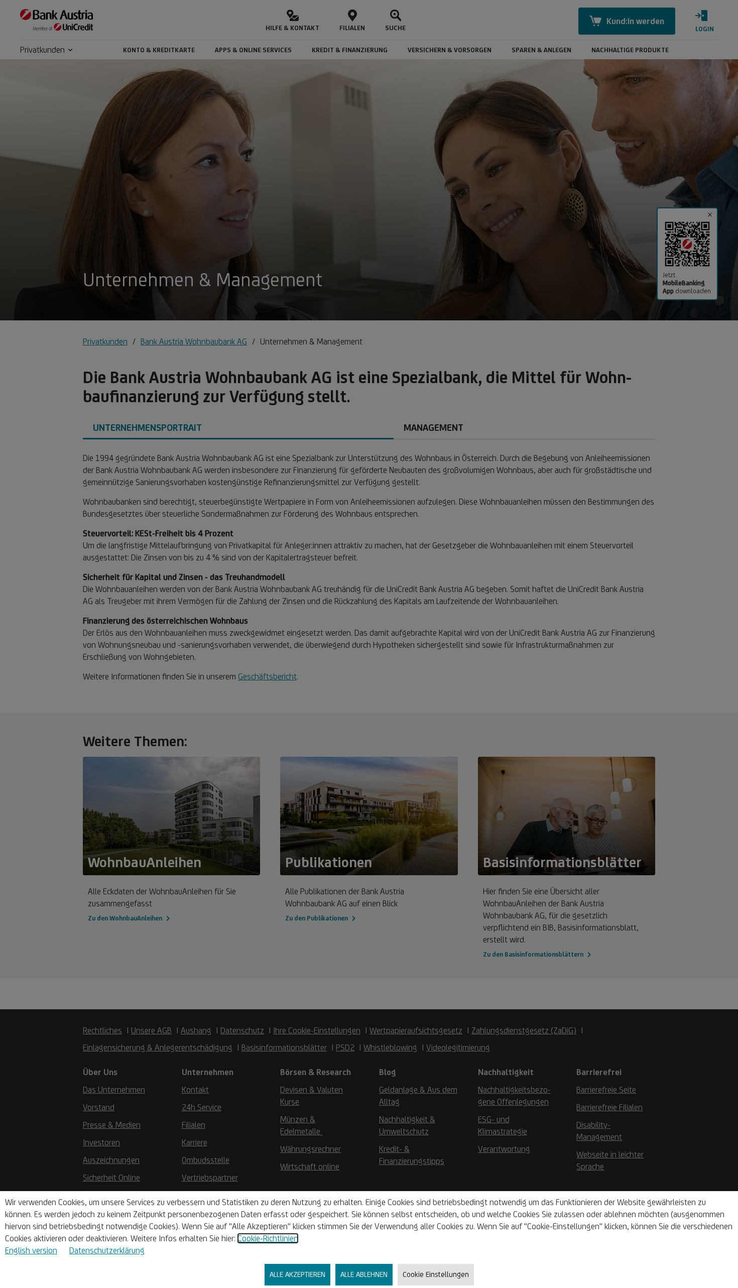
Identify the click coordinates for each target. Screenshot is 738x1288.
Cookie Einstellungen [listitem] (436, 1274)
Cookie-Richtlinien (267, 1238)
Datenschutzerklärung (107, 1250)
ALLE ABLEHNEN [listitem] (364, 1274)
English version (31, 1250)
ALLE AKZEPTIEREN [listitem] (297, 1274)
